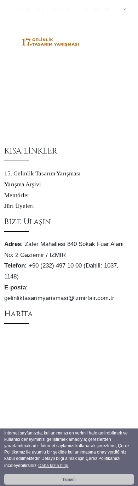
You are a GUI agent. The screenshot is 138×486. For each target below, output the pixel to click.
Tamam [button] (69, 479)
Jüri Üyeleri (19, 206)
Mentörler (16, 195)
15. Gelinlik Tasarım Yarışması (42, 173)
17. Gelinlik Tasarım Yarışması (40, 9)
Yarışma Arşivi (22, 184)
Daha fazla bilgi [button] (53, 465)
